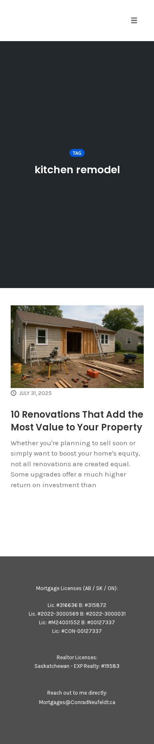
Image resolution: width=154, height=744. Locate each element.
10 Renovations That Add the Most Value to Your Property (77, 421)
